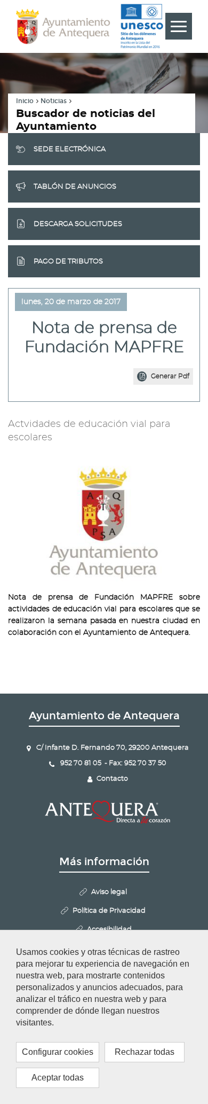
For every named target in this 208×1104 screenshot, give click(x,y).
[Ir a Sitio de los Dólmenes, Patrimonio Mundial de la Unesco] (142, 26)
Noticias (54, 101)
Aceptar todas (57, 1077)
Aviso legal (109, 892)
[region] (104, 1017)
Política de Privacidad (109, 910)
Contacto (112, 778)
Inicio (25, 101)
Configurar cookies (57, 1051)
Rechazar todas (144, 1051)
